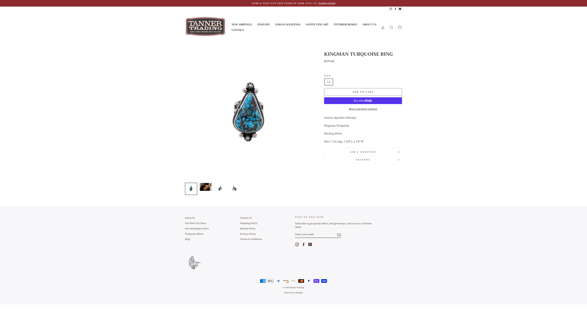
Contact (238, 30)
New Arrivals (242, 24)
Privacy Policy (248, 233)
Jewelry (263, 24)
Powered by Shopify (293, 292)
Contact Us (246, 217)
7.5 (328, 82)
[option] (293, 3)
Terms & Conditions (251, 239)
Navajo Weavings (287, 24)
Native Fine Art (317, 24)
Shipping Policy (248, 223)
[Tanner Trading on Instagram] (297, 244)
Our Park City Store (195, 223)
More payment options (363, 109)
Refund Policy (248, 228)
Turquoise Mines (194, 233)
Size (327, 75)
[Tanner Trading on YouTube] (310, 244)
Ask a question (363, 151)
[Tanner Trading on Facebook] (303, 244)
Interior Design (345, 24)
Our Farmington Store (197, 228)
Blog (187, 239)
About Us (369, 24)
